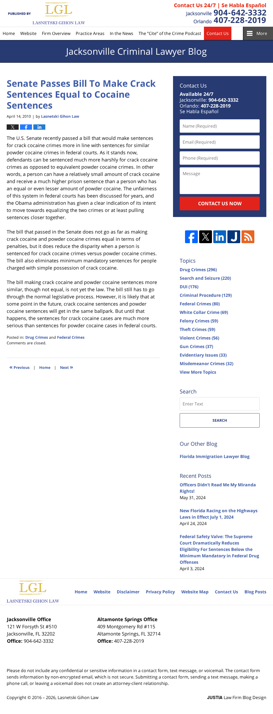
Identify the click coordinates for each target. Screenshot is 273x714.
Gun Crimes (196, 346)
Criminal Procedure (206, 295)
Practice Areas (90, 33)
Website (28, 33)
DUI (189, 287)
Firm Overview (56, 33)
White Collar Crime (204, 312)
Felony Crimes (199, 321)
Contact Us (218, 33)
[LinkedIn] (219, 236)
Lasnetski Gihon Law (78, 697)
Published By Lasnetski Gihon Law (220, 13)
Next (66, 366)
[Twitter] (205, 236)
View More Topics (198, 372)
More (261, 33)
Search (219, 420)
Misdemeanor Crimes (206, 363)
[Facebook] (191, 236)
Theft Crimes (197, 329)
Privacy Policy (160, 592)
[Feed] (248, 236)
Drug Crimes (36, 337)
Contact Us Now (220, 203)
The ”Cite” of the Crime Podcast (170, 33)
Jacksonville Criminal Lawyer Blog (46, 13)
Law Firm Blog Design (236, 697)
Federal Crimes (71, 337)
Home (9, 33)
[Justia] (233, 236)
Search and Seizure (205, 278)
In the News (121, 33)
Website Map (194, 592)
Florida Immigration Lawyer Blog (215, 456)
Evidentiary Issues (203, 355)
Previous (19, 366)
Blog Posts (255, 592)
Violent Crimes (199, 338)
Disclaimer (128, 592)
